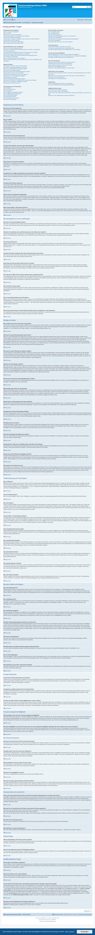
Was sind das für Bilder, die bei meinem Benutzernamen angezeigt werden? (20, 55)
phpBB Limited (31, 268)
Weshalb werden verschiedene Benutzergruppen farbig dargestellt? (63, 38)
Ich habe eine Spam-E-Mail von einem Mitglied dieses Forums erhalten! (64, 49)
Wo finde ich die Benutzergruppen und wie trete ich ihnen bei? (62, 36)
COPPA (5, 148)
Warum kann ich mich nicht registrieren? (13, 34)
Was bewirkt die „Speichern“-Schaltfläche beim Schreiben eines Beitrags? (20, 80)
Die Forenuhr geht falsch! (9, 51)
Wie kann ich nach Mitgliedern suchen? (57, 66)
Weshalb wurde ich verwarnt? (10, 77)
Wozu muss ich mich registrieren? (11, 31)
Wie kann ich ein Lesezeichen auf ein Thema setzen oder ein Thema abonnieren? (66, 75)
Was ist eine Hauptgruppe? (54, 40)
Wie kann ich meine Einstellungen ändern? (13, 48)
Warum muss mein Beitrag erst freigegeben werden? (15, 81)
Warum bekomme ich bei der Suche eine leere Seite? (60, 65)
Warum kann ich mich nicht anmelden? (12, 37)
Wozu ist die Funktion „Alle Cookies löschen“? (14, 43)
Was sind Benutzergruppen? (54, 34)
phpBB (42, 917)
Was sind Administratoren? (54, 31)
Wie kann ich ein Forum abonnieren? (56, 77)
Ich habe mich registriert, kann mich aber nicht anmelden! (16, 36)
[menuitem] (13, 20)
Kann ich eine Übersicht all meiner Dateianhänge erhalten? (61, 84)
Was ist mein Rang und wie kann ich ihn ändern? (14, 58)
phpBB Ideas (79, 875)
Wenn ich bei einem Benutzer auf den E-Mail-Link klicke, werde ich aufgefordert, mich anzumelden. (23, 60)
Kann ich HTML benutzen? (9, 89)
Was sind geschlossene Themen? (11, 98)
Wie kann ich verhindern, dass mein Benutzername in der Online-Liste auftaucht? (22, 49)
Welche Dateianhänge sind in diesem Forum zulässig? (60, 83)
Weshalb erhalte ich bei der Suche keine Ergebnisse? (60, 63)
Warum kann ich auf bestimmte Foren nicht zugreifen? (16, 74)
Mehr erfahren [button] (69, 931)
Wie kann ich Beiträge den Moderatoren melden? (14, 78)
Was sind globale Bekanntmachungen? (12, 93)
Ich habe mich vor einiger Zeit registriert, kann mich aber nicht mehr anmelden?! (21, 38)
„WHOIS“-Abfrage (31, 887)
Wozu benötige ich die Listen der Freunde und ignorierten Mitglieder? (63, 54)
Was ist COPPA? (7, 33)
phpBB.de (42, 268)
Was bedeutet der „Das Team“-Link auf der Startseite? (60, 41)
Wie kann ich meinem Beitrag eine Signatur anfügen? (15, 68)
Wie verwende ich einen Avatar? (11, 56)
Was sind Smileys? (8, 90)
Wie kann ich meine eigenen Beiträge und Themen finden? (61, 67)
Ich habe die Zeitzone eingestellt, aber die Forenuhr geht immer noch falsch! (21, 52)
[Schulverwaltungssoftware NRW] (10, 10)
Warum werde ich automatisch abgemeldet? (13, 41)
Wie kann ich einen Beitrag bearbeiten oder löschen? (15, 67)
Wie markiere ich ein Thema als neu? (12, 83)
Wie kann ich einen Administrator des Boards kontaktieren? (61, 95)
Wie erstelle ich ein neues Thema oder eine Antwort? (15, 65)
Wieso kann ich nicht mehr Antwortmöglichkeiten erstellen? (17, 71)
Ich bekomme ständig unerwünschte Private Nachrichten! (61, 48)
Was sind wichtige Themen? (10, 96)
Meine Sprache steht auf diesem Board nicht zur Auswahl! (16, 53)
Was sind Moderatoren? (53, 33)
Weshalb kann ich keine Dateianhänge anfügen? (14, 75)
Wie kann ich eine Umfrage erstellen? (12, 70)
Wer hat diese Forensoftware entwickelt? (57, 89)
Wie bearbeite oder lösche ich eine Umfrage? (14, 73)
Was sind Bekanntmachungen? (11, 95)
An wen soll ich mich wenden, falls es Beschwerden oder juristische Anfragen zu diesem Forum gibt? (69, 93)
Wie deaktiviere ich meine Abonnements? (57, 78)
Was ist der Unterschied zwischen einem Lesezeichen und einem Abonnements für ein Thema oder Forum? (69, 73)
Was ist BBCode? (7, 87)
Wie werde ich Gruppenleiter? (55, 37)
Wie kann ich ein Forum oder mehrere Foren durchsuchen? (61, 62)
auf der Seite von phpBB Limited (66, 865)
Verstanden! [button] (84, 931)
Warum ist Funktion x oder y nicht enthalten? (58, 91)
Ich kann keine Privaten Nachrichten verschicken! (59, 46)
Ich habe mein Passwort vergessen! (12, 40)
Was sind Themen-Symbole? (10, 99)
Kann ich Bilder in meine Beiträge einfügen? (13, 92)
